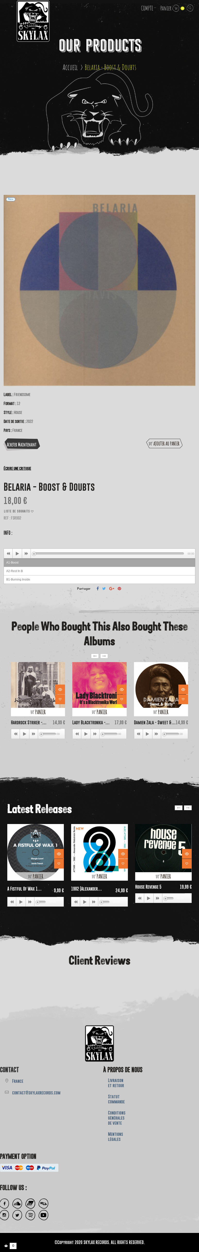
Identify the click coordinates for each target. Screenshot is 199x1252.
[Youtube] (43, 1215)
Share (97, 588)
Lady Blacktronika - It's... (89, 722)
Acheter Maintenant (21, 444)
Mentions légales (115, 1137)
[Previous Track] (8, 553)
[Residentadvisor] (43, 1204)
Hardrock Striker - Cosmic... (26, 722)
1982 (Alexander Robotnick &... (84, 888)
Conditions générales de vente (116, 1117)
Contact (9, 1069)
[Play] (17, 553)
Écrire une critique (17, 468)
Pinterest (119, 588)
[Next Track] (26, 553)
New (80, 829)
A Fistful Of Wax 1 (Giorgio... (22, 888)
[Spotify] (30, 1215)
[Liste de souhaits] (60, 699)
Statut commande (116, 1099)
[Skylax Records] (99, 1043)
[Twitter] (17, 1215)
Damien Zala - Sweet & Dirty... (153, 722)
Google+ (112, 588)
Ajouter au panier (166, 443)
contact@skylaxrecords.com (36, 1092)
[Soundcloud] (17, 1204)
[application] (99, 553)
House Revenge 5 (148, 886)
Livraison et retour (116, 1083)
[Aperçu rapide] (60, 689)
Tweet (104, 588)
